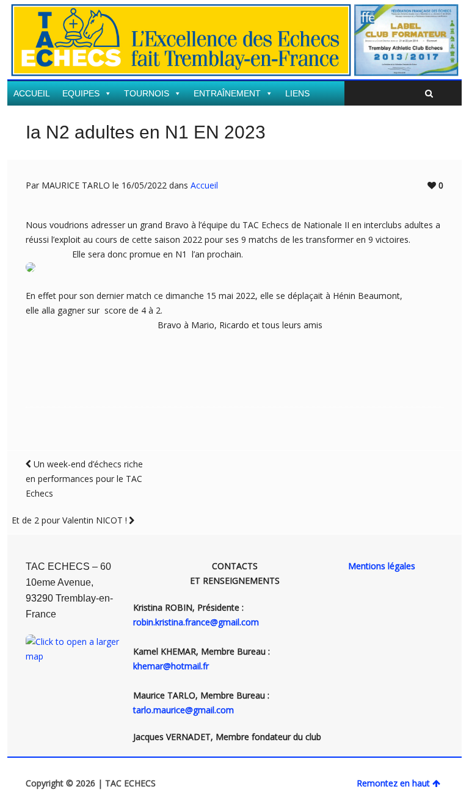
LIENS (297, 93)
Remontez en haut (393, 783)
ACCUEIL (31, 93)
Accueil (204, 185)
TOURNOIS (146, 93)
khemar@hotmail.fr (171, 666)
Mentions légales (381, 566)
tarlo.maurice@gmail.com (183, 710)
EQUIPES (81, 93)
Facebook (436, 23)
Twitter (418, 23)
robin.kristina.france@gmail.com (196, 622)
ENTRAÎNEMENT (227, 93)
